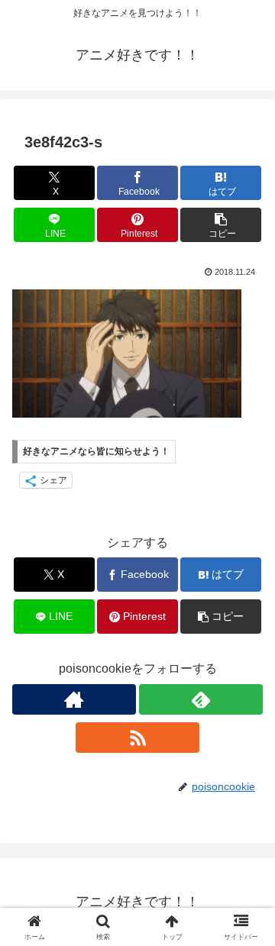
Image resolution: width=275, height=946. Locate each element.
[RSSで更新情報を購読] (137, 737)
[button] (221, 225)
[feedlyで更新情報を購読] (201, 699)
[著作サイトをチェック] (74, 699)
